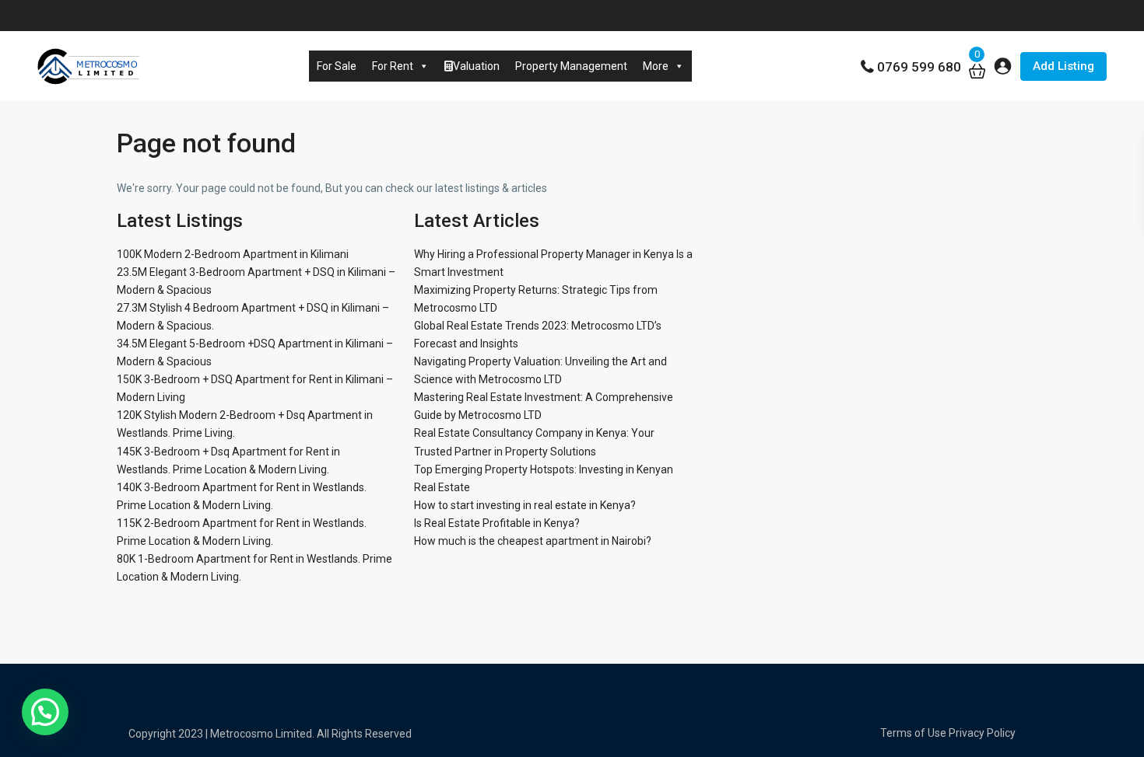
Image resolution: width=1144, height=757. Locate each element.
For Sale (336, 66)
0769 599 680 (919, 67)
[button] (45, 712)
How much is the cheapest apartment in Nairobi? (532, 541)
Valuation (476, 66)
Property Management (571, 66)
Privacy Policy (982, 733)
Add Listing (1063, 66)
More (656, 66)
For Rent (392, 66)
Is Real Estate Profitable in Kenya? (497, 523)
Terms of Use (913, 733)
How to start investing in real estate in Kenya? (525, 505)
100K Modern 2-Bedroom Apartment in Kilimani (233, 254)
